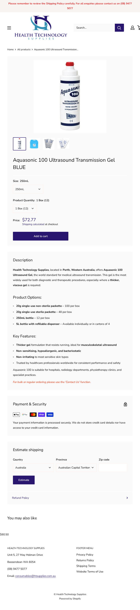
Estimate (23, 480)
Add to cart (41, 236)
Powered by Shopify (70, 598)
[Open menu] (9, 27)
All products (23, 49)
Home (10, 49)
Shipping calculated (33, 224)
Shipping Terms (86, 566)
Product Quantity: (31, 200)
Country (18, 459)
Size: (21, 181)
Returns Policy (85, 560)
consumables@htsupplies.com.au (35, 576)
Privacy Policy (84, 554)
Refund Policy (20, 498)
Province (61, 459)
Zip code (104, 459)
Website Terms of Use (89, 571)
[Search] (119, 28)
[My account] (132, 28)
